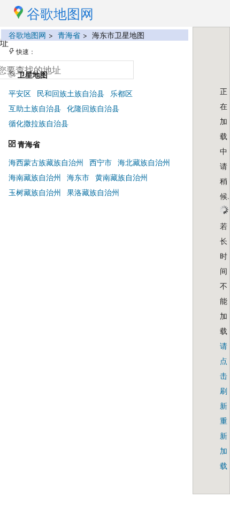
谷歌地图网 (27, 35)
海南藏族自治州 (35, 177)
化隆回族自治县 (93, 108)
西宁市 (100, 162)
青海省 (69, 35)
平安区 (20, 93)
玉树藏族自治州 (35, 192)
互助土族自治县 (35, 108)
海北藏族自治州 (144, 162)
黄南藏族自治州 (121, 177)
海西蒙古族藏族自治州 (46, 162)
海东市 (78, 177)
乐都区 (121, 93)
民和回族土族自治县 (70, 93)
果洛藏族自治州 (93, 192)
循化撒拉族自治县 (38, 123)
